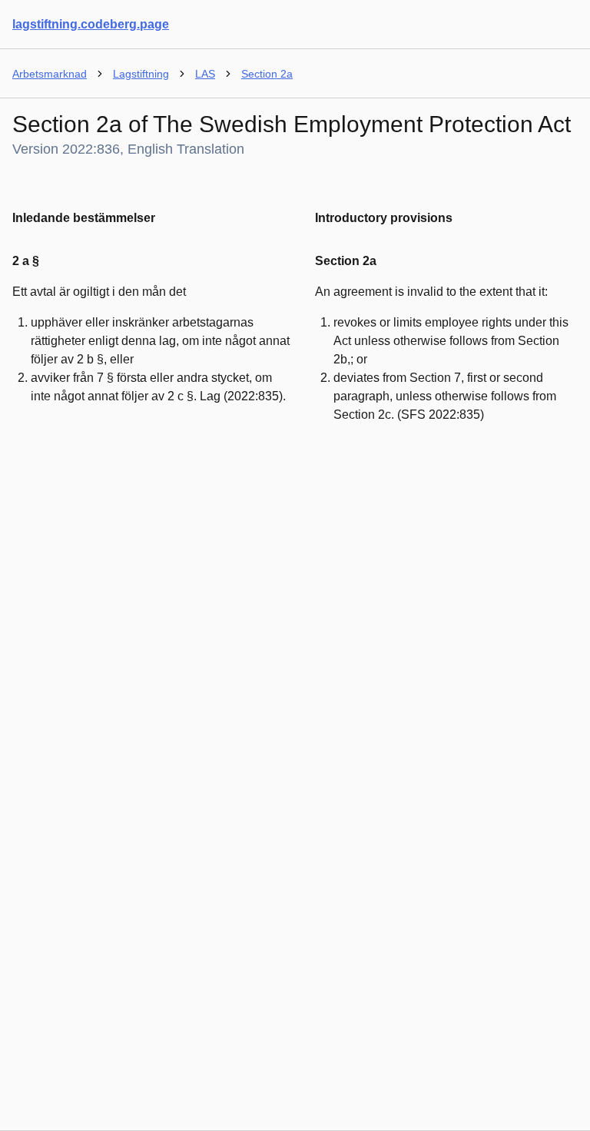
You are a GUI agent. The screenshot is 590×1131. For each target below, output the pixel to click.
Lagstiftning (141, 74)
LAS (205, 74)
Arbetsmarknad (49, 74)
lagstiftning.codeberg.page (90, 24)
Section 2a (267, 74)
